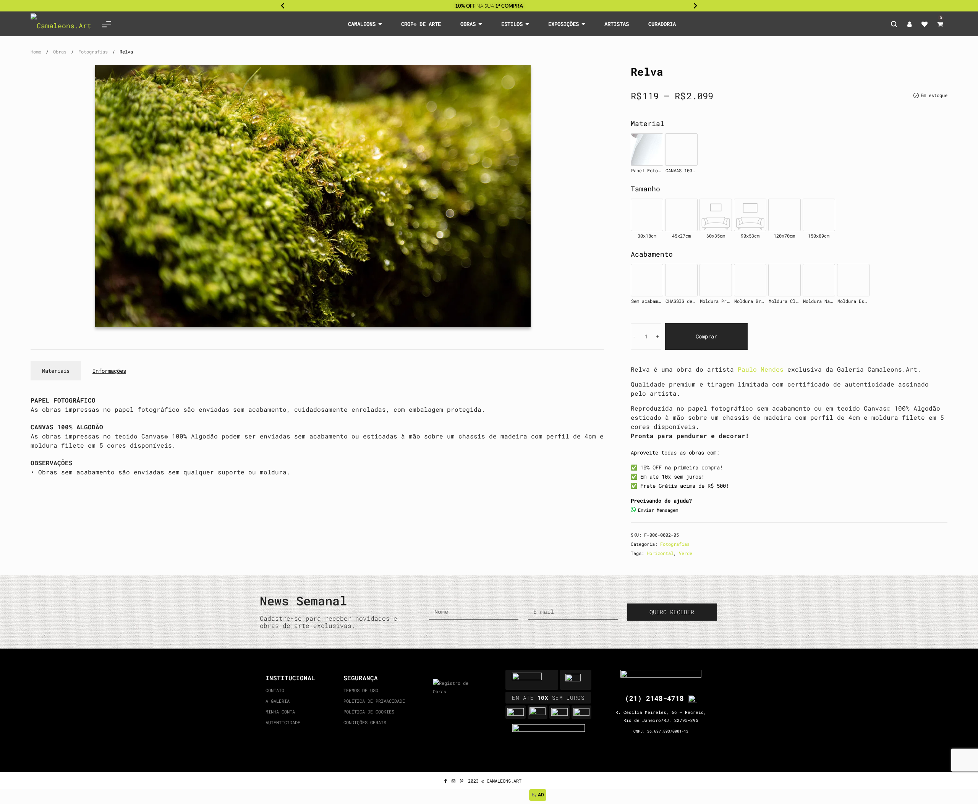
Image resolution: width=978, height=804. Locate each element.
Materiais (56, 370)
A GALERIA (278, 701)
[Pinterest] (461, 781)
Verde (685, 553)
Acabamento (652, 254)
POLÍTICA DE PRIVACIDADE (374, 701)
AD (541, 795)
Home (36, 52)
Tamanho (645, 188)
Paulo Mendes (761, 369)
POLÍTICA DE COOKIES (368, 712)
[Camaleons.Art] (61, 23)
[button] (283, 6)
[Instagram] (453, 781)
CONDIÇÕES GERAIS (364, 722)
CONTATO (275, 690)
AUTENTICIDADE (283, 722)
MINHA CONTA (280, 712)
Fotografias (93, 52)
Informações (109, 370)
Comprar (706, 336)
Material (647, 123)
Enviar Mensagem (658, 510)
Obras (59, 52)
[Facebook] (445, 781)
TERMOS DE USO (360, 690)
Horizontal (660, 553)
